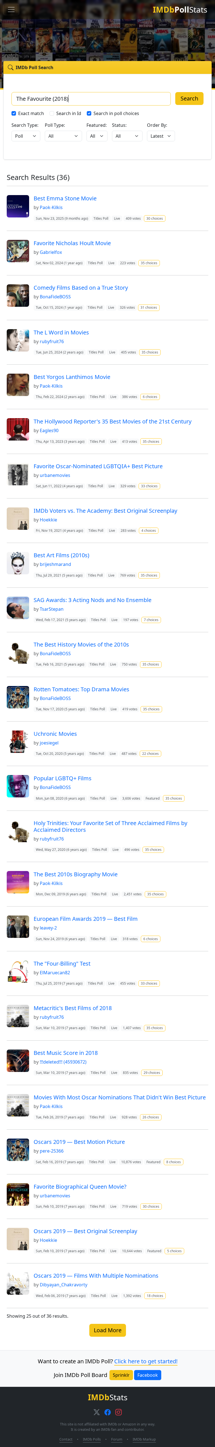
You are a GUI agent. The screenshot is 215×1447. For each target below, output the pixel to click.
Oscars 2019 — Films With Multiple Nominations (96, 1275)
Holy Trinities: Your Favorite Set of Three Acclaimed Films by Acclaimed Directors (110, 826)
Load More (107, 1330)
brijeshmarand (55, 564)
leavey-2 (48, 928)
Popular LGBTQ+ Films (63, 778)
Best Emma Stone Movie (65, 198)
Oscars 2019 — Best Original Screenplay (85, 1231)
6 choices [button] (150, 396)
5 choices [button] (174, 1251)
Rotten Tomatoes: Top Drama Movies (81, 689)
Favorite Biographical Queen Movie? (80, 1186)
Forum (116, 1439)
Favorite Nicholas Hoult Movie (72, 243)
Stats (180, 9)
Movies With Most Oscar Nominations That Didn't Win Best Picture (120, 1097)
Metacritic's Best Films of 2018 (73, 1008)
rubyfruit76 (52, 341)
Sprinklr (121, 1375)
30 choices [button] (154, 218)
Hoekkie (48, 520)
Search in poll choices (116, 113)
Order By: (157, 125)
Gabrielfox (51, 252)
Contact (66, 1439)
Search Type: (24, 125)
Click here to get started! (145, 1361)
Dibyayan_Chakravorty (63, 1285)
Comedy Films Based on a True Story (81, 287)
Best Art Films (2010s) (61, 555)
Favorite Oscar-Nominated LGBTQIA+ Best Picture (98, 466)
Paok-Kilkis (51, 207)
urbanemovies (55, 475)
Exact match (31, 113)
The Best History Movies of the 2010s (81, 644)
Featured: (97, 125)
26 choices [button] (150, 1117)
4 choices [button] (148, 530)
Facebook (147, 1375)
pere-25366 (52, 1151)
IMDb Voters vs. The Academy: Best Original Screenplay (105, 510)
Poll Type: (55, 125)
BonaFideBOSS (55, 297)
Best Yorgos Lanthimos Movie (72, 377)
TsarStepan (52, 609)
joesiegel (49, 743)
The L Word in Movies (61, 332)
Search (189, 98)
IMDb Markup (144, 1439)
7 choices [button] (151, 619)
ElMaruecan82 (55, 973)
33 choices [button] (149, 486)
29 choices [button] (152, 1072)
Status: (119, 125)
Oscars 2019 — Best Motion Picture (79, 1142)
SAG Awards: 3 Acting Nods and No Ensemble (92, 600)
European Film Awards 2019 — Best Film (86, 918)
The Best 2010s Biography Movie (76, 874)
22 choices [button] (150, 753)
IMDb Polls (92, 1439)
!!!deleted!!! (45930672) (63, 1062)
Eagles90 (49, 430)
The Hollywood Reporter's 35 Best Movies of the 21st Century (112, 421)
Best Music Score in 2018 (66, 1053)
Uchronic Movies (55, 733)
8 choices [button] (173, 1162)
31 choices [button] (149, 307)
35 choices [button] (149, 263)
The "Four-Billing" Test (62, 963)
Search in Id (68, 113)
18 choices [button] (155, 1295)
